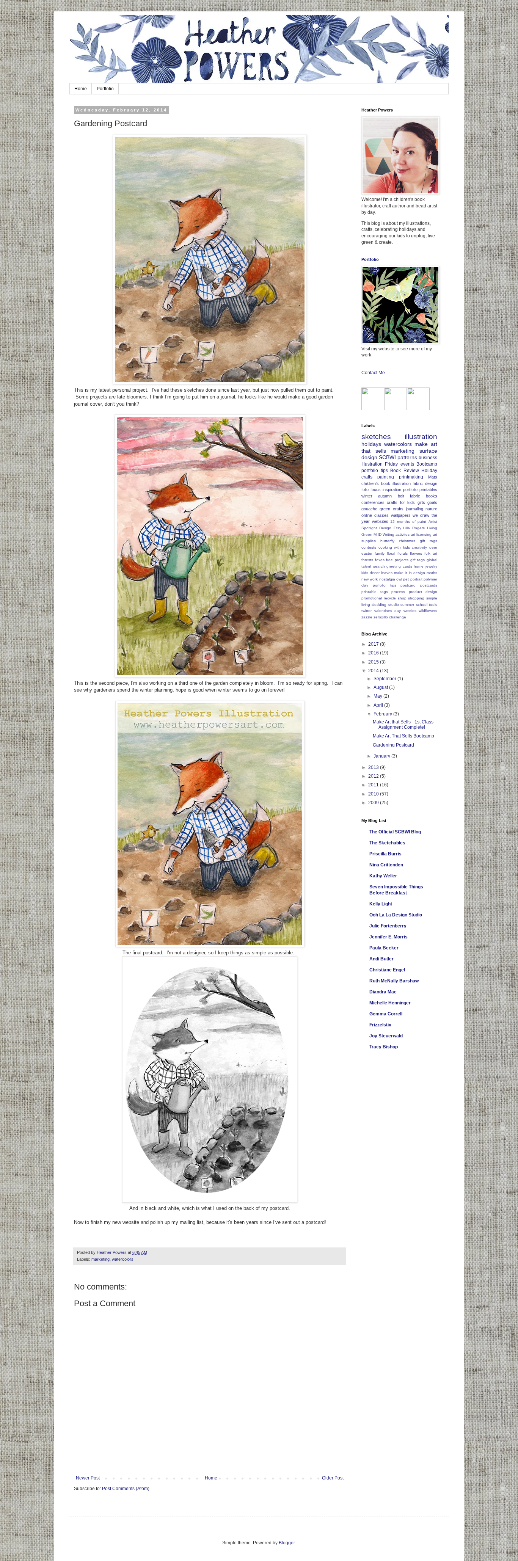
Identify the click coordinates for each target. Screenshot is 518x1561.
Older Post (333, 1478)
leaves (386, 573)
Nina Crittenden (386, 865)
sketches (376, 437)
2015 (374, 662)
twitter (366, 611)
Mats (432, 477)
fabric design (425, 483)
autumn (385, 496)
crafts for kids (401, 502)
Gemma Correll (385, 1014)
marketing (100, 1259)
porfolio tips (384, 585)
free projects (397, 560)
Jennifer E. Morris (388, 937)
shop (402, 598)
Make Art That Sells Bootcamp (403, 736)
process (398, 592)
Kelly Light (380, 904)
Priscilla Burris (385, 854)
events (407, 464)
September (385, 678)
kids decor (370, 573)
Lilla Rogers (414, 528)
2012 (374, 776)
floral (391, 553)
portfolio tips (374, 470)
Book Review (404, 470)
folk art (430, 553)
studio (393, 604)
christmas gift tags (418, 541)
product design (423, 592)
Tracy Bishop (383, 1047)
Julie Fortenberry (388, 926)
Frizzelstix (380, 1025)
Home (80, 88)
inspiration (392, 489)
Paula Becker (384, 948)
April (379, 705)
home (419, 566)
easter (366, 553)
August (381, 687)
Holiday (429, 470)
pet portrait (412, 579)
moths (432, 573)
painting (385, 477)
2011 (374, 785)
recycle (390, 598)
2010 (374, 794)
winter (366, 496)
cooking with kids (394, 547)
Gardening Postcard (393, 745)
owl (399, 579)
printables (428, 489)
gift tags (417, 560)
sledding (379, 604)
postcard (408, 585)
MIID (377, 534)
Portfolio (105, 88)
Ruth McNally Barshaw (394, 981)
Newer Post (88, 1478)
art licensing (421, 534)
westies (409, 611)
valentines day (387, 611)
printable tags (374, 592)
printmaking (411, 477)
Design (385, 528)
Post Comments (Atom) (125, 1488)
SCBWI (387, 457)
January (382, 756)
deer (433, 547)
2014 (374, 670)
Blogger (287, 1542)
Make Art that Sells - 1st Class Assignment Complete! (403, 724)
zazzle (366, 617)
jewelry (431, 566)
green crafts (391, 509)
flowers (416, 553)
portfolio (410, 489)
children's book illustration (386, 483)
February (383, 714)
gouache (369, 509)
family (380, 553)
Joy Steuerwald (386, 1036)
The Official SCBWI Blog (395, 832)
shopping (416, 598)
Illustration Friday (379, 464)
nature (431, 509)
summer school (413, 604)
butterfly (387, 541)
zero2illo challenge (390, 617)
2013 (374, 767)
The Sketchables (387, 843)
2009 (374, 802)
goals (432, 502)
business (428, 457)
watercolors (122, 1259)
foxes (380, 560)
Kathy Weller (383, 876)
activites (403, 534)
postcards (428, 585)
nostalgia (387, 579)
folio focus (371, 489)
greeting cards (399, 566)
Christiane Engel (387, 970)
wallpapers (401, 515)
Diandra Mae (383, 992)
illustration (421, 437)
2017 (374, 644)
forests (367, 560)
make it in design (409, 573)
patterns (407, 457)
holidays (371, 444)
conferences (373, 502)
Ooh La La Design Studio (395, 915)
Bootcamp (426, 464)
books (431, 496)
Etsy (397, 528)
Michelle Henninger (390, 1003)
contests (368, 547)
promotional (371, 598)
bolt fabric (409, 496)
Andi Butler (381, 959)
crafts (366, 477)
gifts (421, 502)
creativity (419, 547)
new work (369, 579)
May (378, 696)
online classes (375, 515)
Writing (388, 534)
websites (380, 521)
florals (402, 553)
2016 (374, 653)
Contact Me (373, 372)
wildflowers (428, 611)
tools (433, 604)
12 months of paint (408, 521)
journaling (414, 509)
